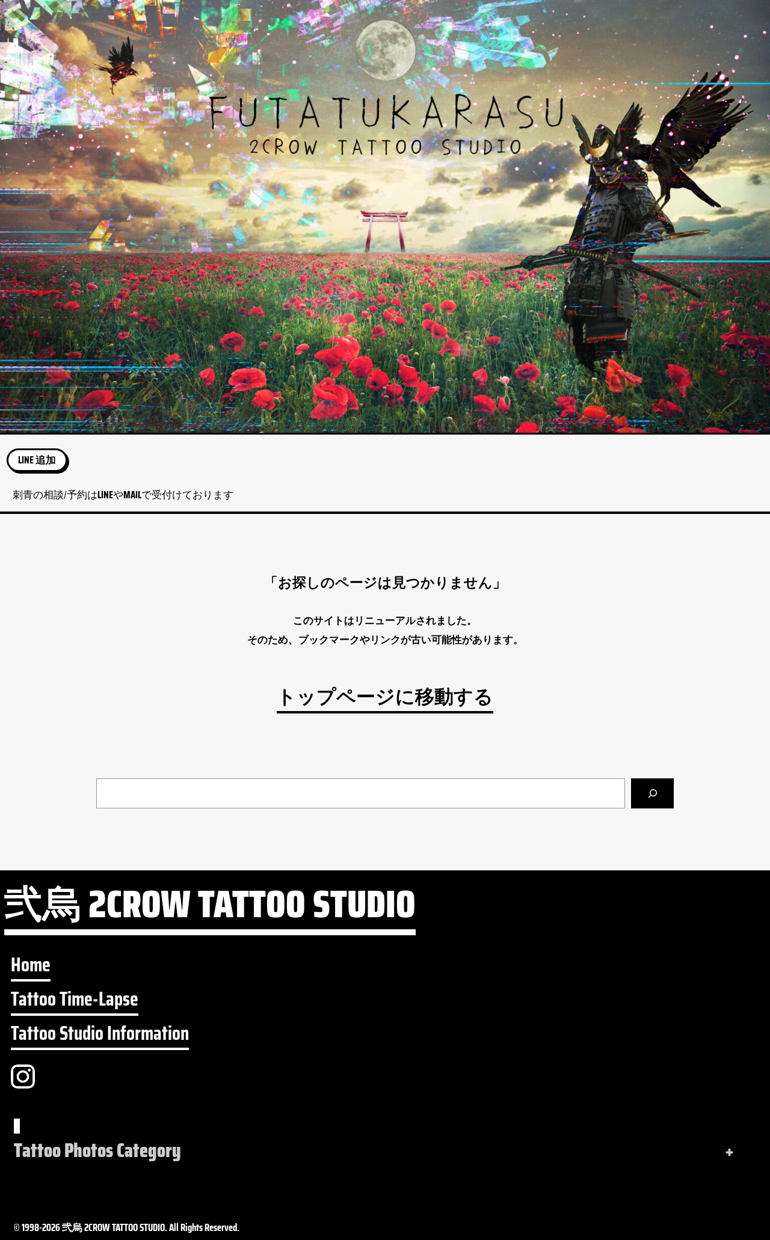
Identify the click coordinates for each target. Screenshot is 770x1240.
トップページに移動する (385, 697)
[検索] (652, 793)
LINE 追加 (37, 460)
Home (31, 965)
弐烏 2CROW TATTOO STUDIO (210, 909)
